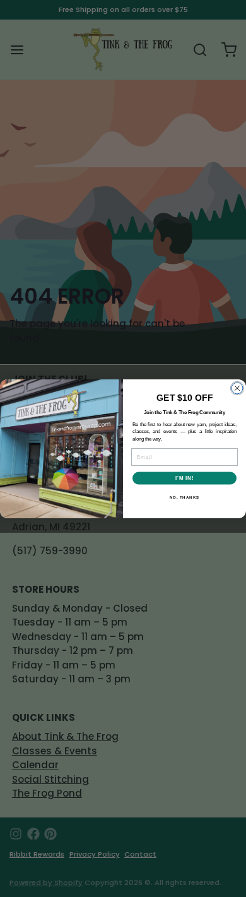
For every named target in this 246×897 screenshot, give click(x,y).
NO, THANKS (185, 497)
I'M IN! (184, 478)
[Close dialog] (237, 388)
